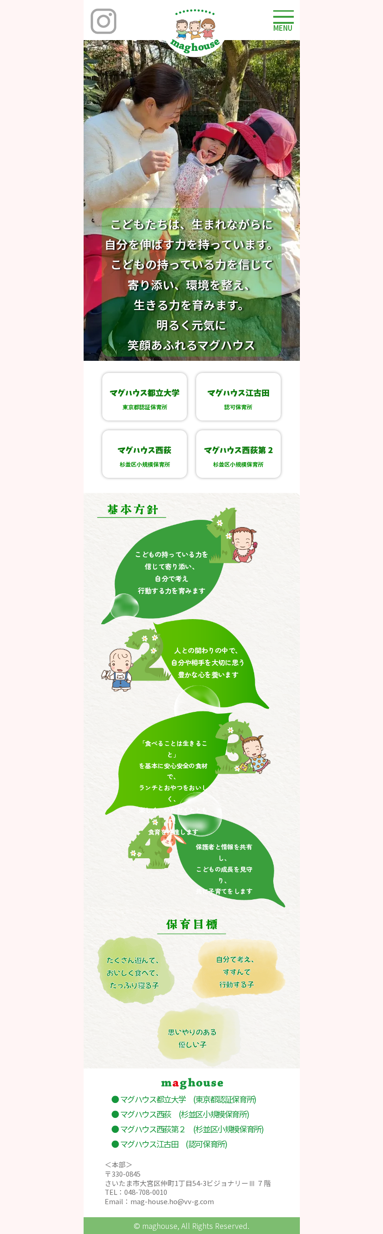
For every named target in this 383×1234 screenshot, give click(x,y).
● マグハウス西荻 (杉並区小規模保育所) (179, 1114)
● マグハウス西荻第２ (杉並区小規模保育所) (187, 1129)
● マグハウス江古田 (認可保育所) (169, 1144)
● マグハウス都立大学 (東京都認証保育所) (183, 1099)
